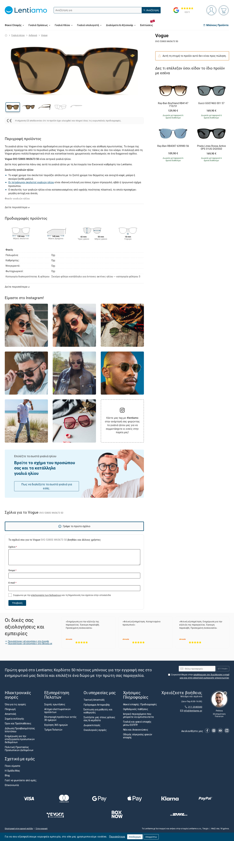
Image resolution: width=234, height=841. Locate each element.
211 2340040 (195, 706)
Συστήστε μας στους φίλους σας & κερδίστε (99, 718)
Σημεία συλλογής (14, 718)
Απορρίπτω (151, 836)
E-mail (12, 582)
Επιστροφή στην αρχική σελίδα (19, 828)
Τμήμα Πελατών (53, 729)
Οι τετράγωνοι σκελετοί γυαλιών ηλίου (31, 182)
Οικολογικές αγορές (95, 730)
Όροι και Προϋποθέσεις (18, 723)
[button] (13, 107)
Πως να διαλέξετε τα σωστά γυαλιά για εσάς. (46, 486)
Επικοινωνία (12, 785)
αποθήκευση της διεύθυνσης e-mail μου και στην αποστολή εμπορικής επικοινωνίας (204, 676)
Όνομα (12, 570)
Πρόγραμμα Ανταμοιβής (97, 704)
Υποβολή (17, 603)
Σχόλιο (12, 546)
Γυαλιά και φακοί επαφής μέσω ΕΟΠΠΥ (137, 723)
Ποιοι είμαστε (12, 766)
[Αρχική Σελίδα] (6, 35)
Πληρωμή (10, 709)
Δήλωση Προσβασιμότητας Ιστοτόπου (20, 729)
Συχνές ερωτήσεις (54, 704)
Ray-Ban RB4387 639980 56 (173, 146)
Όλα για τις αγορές (15, 704)
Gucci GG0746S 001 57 (211, 103)
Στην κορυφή (41, 828)
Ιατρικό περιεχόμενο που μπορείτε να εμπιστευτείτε (138, 715)
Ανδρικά (33, 35)
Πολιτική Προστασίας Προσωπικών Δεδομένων (19, 748)
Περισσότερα (117, 836)
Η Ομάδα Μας (12, 770)
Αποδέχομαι (135, 836)
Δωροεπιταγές (92, 725)
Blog (7, 775)
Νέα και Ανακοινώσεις (135, 729)
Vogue (44, 35)
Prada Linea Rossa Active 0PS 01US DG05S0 (211, 147)
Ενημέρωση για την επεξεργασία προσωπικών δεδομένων (20, 739)
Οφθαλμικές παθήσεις (135, 709)
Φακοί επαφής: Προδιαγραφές (140, 704)
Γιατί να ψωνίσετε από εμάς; (21, 780)
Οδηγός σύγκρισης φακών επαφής (137, 736)
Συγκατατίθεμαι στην (200, 676)
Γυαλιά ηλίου (18, 35)
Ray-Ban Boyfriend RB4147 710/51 (173, 104)
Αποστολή (10, 714)
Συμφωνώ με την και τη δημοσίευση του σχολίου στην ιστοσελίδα (62, 595)
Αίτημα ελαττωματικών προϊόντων (57, 710)
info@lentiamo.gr (193, 710)
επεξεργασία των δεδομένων (46, 595)
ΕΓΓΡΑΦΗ (222, 668)
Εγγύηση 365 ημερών (56, 724)
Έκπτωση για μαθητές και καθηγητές (98, 711)
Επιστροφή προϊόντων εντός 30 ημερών (60, 718)
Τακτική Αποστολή (94, 699)
